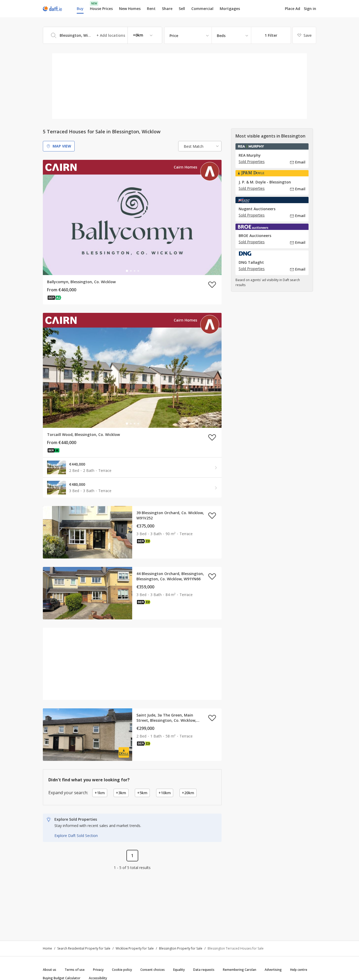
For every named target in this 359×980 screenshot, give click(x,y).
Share (167, 8)
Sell (182, 8)
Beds (221, 35)
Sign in (310, 8)
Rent (151, 8)
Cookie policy (122, 969)
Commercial (202, 8)
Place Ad (292, 9)
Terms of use (75, 969)
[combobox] (102, 35)
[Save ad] (212, 284)
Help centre (298, 969)
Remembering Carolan (239, 969)
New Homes (130, 8)
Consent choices (152, 969)
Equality (179, 969)
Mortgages (230, 9)
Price (174, 35)
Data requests (203, 969)
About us (49, 969)
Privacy (98, 969)
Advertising (273, 969)
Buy (80, 8)
